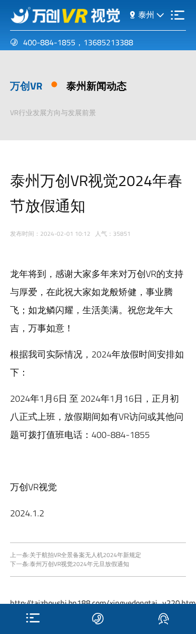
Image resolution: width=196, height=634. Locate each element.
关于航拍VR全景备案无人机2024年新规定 (85, 555)
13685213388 (108, 42)
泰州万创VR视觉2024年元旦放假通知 (79, 564)
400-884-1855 (49, 42)
